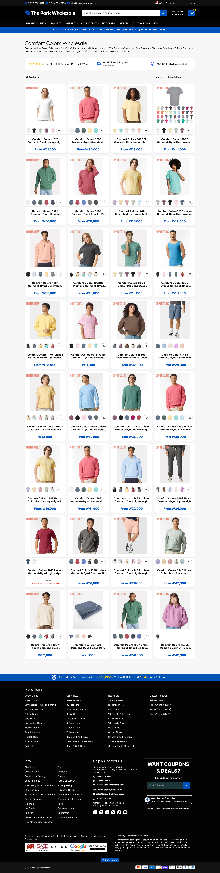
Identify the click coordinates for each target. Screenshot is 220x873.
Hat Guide (30, 808)
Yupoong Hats (115, 700)
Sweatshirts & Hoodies (120, 737)
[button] (110, 860)
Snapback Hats (32, 732)
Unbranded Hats (33, 723)
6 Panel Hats (73, 727)
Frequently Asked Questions (40, 785)
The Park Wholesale (40, 868)
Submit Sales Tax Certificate (40, 794)
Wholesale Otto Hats (119, 714)
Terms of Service (66, 780)
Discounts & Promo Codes (39, 817)
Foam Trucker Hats (76, 709)
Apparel (71, 23)
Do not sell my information (71, 794)
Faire (60, 803)
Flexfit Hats (114, 709)
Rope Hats (113, 695)
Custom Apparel (158, 695)
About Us (29, 767)
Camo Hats (72, 695)
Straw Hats (72, 714)
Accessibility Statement (69, 799)
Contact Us (63, 812)
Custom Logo (141, 23)
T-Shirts (56, 23)
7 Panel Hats (73, 732)
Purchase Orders (66, 790)
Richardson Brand (34, 709)
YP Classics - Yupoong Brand (40, 704)
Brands (31, 23)
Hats (43, 23)
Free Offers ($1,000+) (161, 714)
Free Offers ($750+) (160, 709)
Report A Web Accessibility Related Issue (168, 808)
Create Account (65, 808)
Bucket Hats (72, 704)
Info (156, 23)
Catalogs (62, 771)
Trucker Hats (31, 741)
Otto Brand (30, 718)
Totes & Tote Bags (118, 741)
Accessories (89, 23)
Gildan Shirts (115, 732)
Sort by (160, 77)
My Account (178, 13)
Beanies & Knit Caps (77, 737)
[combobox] (124, 13)
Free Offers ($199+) (160, 704)
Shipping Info (32, 790)
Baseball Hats (73, 700)
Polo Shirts (114, 727)
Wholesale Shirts (117, 723)
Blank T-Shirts (115, 718)
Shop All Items (32, 780)
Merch (124, 23)
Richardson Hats (117, 704)
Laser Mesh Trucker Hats (79, 741)
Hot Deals (108, 23)
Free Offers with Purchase (39, 822)
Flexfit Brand (31, 700)
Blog (59, 767)
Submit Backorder (34, 799)
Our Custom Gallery (35, 776)
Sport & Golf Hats (75, 746)
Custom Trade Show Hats (121, 746)
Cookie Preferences (68, 817)
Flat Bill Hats (31, 737)
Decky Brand (31, 695)
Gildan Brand (31, 714)
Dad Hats (29, 746)
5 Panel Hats (73, 723)
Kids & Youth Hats (75, 718)
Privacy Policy (64, 785)
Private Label (157, 700)
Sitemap (61, 776)
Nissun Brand (32, 727)
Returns (29, 812)
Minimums (30, 803)
